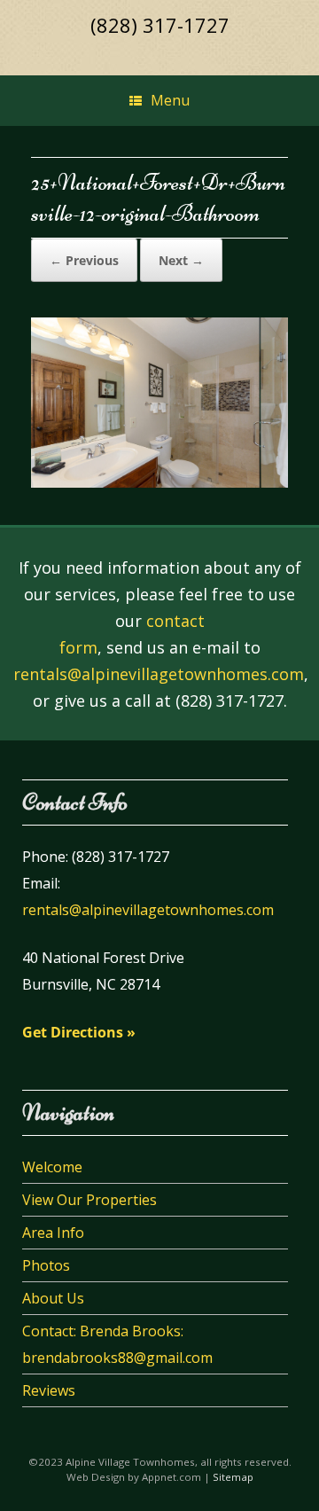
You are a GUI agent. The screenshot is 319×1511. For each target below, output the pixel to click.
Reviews (48, 1390)
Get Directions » (79, 1032)
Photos (46, 1265)
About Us (53, 1298)
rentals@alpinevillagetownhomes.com (158, 674)
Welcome (52, 1167)
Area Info (53, 1232)
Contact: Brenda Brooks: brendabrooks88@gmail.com (117, 1344)
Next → (181, 260)
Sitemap (233, 1477)
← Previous (84, 260)
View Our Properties (89, 1200)
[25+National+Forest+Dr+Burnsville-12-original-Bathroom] (159, 482)
